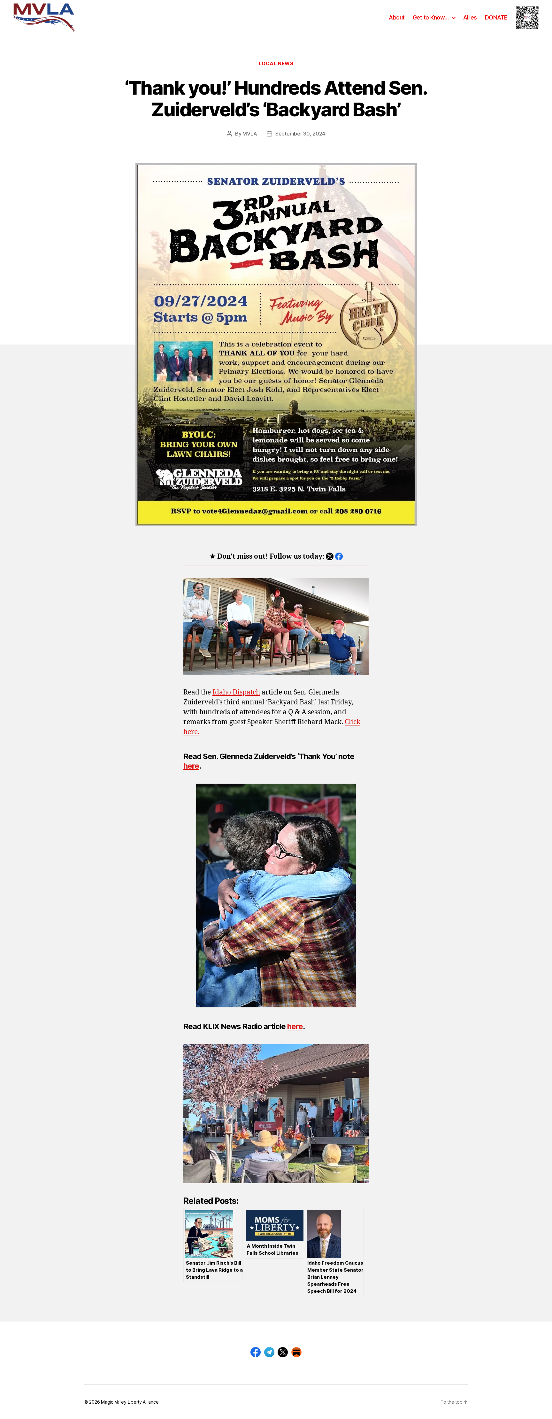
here (191, 766)
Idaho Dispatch (236, 692)
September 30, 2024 (300, 133)
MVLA (249, 133)
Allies (470, 17)
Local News (276, 63)
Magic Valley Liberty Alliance (129, 1402)
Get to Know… (431, 17)
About (397, 17)
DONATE (496, 17)
